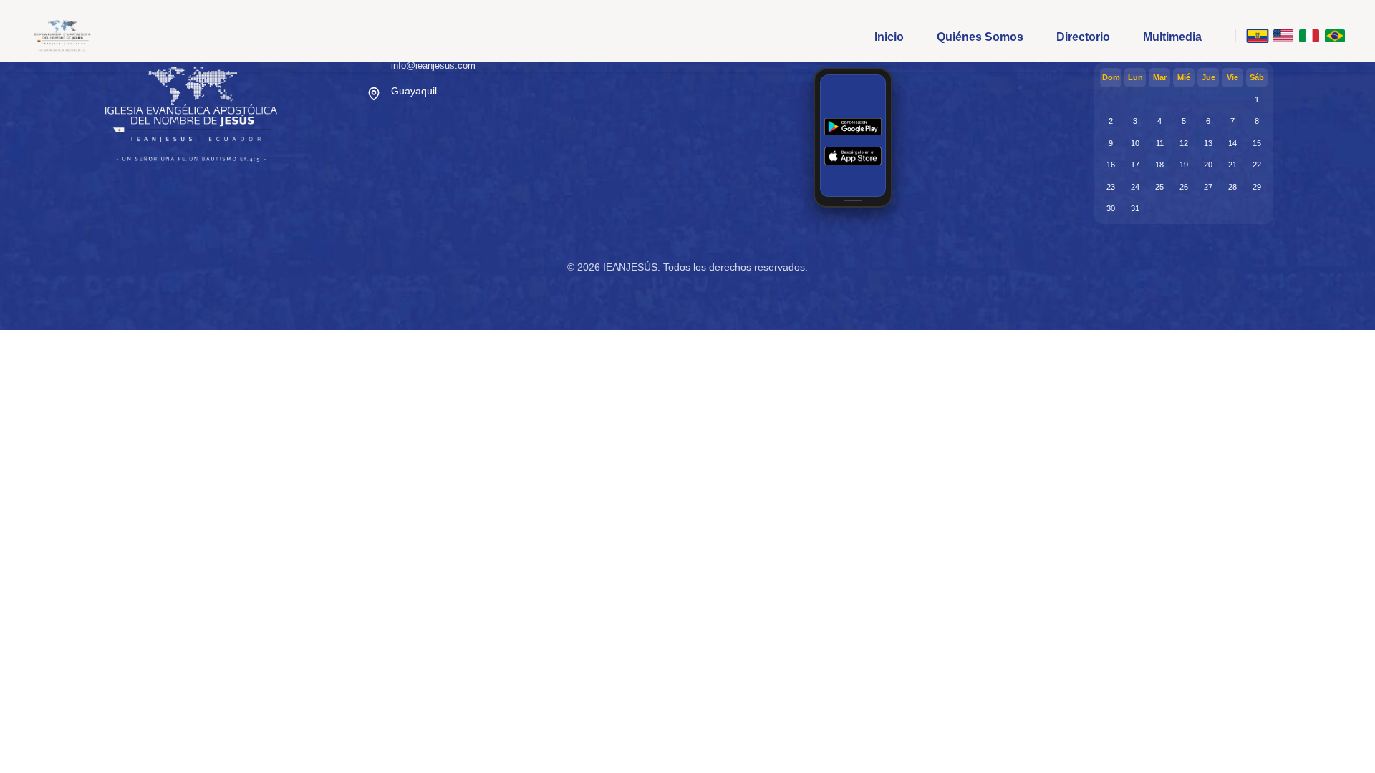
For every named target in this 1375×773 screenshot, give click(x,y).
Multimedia (1172, 37)
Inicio (889, 37)
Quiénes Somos (980, 37)
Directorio (1083, 37)
